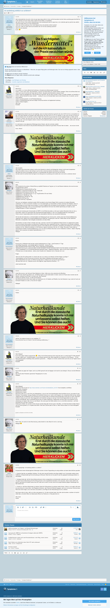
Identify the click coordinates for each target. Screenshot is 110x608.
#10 (80, 351)
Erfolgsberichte (19, 543)
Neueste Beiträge (87, 77)
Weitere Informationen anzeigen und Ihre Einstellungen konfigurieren (19, 605)
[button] (32, 2)
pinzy (6, 12)
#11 (80, 368)
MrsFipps (76, 543)
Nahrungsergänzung (90, 84)
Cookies (7, 584)
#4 (80, 165)
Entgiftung (19, 534)
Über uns (67, 584)
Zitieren (79, 32)
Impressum (72, 584)
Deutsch (13, 584)
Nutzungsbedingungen (81, 584)
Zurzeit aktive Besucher (89, 59)
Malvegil (10, 529)
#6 (80, 238)
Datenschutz (90, 584)
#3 (80, 111)
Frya (9, 548)
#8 (80, 290)
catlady (9, 543)
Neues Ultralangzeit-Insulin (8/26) (93, 96)
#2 (80, 86)
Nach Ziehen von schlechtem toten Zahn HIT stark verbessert (24, 542)
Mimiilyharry (103, 116)
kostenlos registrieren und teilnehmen (21, 82)
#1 (80, 16)
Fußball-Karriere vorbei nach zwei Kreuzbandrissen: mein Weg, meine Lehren (28, 537)
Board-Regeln (97, 584)
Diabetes (88, 99)
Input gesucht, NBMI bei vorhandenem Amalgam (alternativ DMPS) (25, 533)
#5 (80, 182)
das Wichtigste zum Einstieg (19, 80)
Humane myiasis (12, 546)
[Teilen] (78, 17)
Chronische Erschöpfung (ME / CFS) (24, 529)
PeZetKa (10, 534)
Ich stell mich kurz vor (91, 101)
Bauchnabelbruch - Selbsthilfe (93, 91)
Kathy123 (76, 548)
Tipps (103, 584)
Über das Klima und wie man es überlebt (95, 86)
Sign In (87, 52)
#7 (80, 270)
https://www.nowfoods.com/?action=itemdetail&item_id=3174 (43, 387)
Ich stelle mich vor (89, 104)
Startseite (27, 2)
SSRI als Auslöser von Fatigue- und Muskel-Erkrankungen (23, 528)
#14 (80, 465)
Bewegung (88, 94)
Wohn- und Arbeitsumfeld (91, 89)
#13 (80, 419)
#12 (80, 383)
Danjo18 (76, 538)
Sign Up (97, 52)
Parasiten (17, 548)
